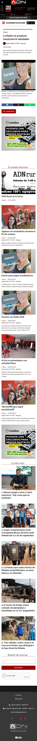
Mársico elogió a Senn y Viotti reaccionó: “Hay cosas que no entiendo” (17, 495)
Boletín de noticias (18, 655)
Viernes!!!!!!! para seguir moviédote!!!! (12, 408)
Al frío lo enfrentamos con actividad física (14, 362)
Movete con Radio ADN (13, 317)
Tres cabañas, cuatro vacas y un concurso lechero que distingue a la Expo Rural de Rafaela (18, 645)
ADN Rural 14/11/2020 (12, 196)
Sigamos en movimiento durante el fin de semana (18, 233)
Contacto (19, 695)
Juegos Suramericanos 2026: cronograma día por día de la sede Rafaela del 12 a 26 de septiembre (18, 532)
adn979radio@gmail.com (18, 712)
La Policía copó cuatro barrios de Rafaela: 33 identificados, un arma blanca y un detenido (18, 570)
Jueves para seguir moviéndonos (17, 275)
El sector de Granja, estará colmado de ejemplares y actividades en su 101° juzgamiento (18, 607)
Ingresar (19, 699)
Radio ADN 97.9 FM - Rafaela (16, 43)
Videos (5, 32)
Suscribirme (18, 667)
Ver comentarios (9, 111)
